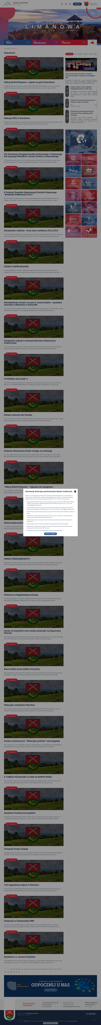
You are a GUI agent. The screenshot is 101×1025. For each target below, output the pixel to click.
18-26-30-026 (55, 509)
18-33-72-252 (66, 503)
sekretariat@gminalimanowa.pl (34, 505)
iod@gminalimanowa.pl (68, 509)
